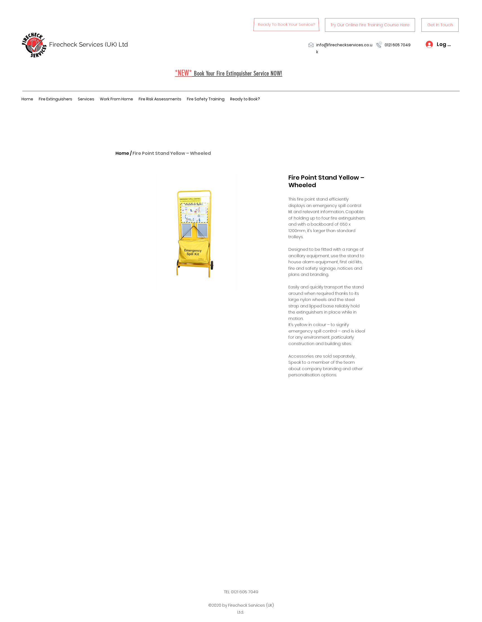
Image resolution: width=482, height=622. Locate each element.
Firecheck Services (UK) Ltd (88, 44)
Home (122, 153)
